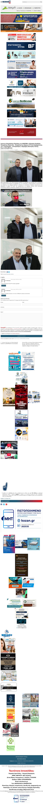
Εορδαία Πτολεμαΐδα (6, 274)
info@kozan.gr (21, 763)
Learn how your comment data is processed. (21, 338)
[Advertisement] (21, 472)
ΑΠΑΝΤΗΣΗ (4, 285)
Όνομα (2, 302)
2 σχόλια (16, 149)
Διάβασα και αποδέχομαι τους (11, 333)
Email (23, 302)
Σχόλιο (2, 312)
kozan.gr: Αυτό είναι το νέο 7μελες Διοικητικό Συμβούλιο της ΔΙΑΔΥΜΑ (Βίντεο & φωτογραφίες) (9, 343)
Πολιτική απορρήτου (9, 328)
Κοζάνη (12, 274)
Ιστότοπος (2, 307)
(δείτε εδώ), (20, 183)
